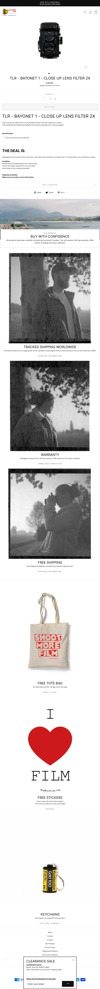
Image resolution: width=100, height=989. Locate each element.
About (50, 932)
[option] (50, 2)
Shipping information (50, 356)
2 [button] (51, 73)
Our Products (50, 944)
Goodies (50, 809)
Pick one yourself (50, 923)
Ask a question (50, 185)
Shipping (42, 85)
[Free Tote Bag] (50, 631)
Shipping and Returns (50, 951)
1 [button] (49, 73)
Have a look (50, 692)
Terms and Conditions (50, 463)
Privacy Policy (50, 947)
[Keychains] (50, 862)
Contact (50, 936)
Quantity (50, 94)
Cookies (50, 940)
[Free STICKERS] (50, 746)
